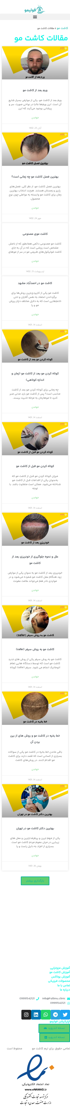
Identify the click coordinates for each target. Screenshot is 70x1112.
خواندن (35, 118)
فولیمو (27, 1048)
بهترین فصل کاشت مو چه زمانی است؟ (35, 177)
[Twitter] (65, 1015)
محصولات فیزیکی (59, 981)
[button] (35, 17)
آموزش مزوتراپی (60, 968)
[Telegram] (55, 1015)
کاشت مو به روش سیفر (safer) (35, 649)
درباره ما (65, 990)
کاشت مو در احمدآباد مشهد (35, 283)
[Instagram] (26, 1015)
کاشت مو (62, 28)
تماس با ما (63, 985)
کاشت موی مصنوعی (35, 234)
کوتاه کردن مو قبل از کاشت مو (35, 466)
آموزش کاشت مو (59, 972)
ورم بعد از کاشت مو (35, 90)
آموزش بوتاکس (60, 977)
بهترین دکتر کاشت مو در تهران (35, 828)
